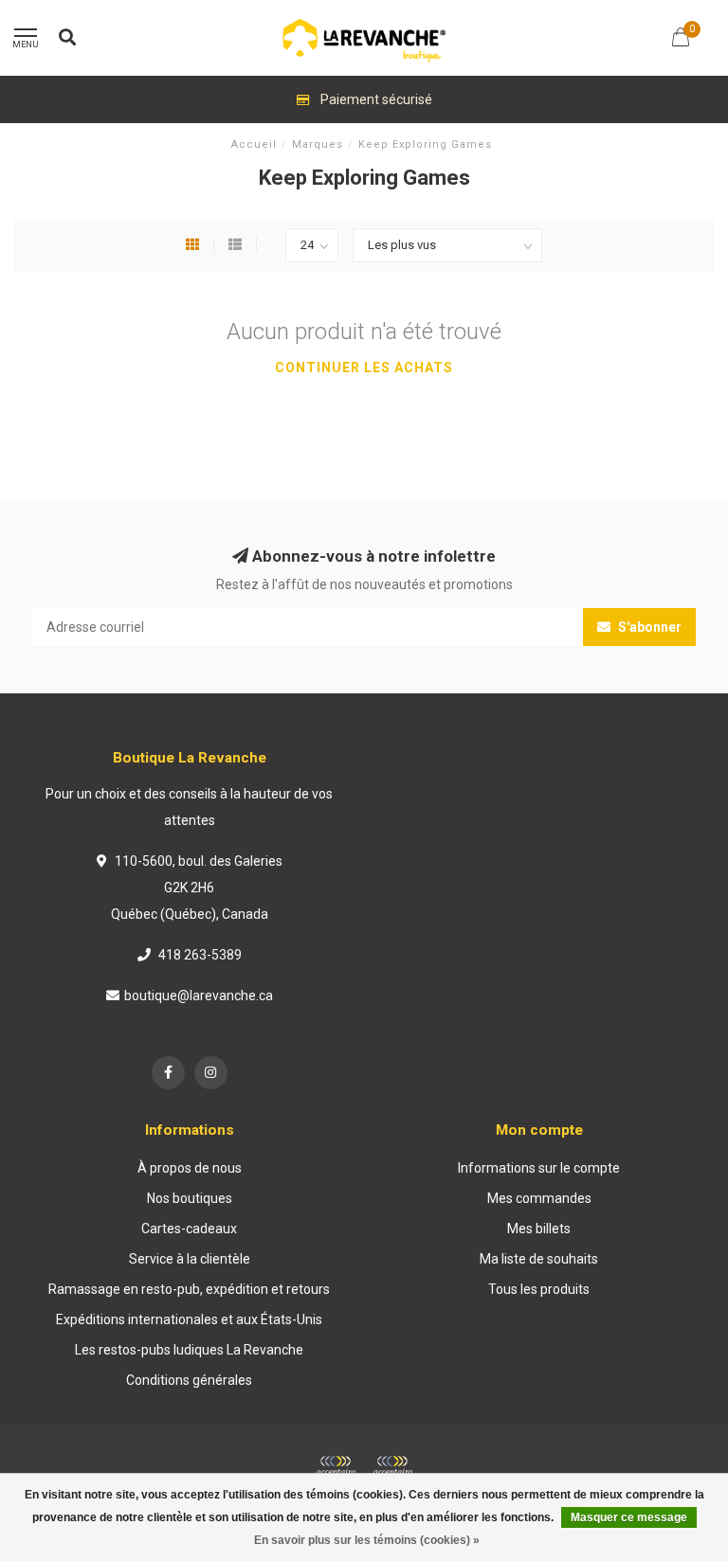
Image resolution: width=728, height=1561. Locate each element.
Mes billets (539, 1228)
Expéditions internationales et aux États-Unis (189, 1319)
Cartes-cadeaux (189, 1228)
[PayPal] (392, 1466)
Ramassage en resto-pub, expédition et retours (189, 1289)
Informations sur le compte (539, 1167)
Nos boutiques (189, 1198)
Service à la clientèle (189, 1258)
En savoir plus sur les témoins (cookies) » (367, 1540)
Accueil (254, 144)
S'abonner (648, 627)
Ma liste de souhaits (539, 1258)
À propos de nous (189, 1167)
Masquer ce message (629, 1517)
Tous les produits (539, 1289)
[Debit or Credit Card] (335, 1466)
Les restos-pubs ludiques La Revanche (189, 1349)
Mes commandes (539, 1198)
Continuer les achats (364, 367)
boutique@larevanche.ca (198, 995)
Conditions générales (189, 1380)
